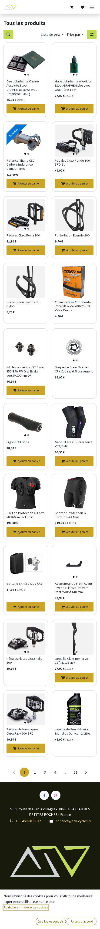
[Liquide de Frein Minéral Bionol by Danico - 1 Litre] (74, 709)
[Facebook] (44, 795)
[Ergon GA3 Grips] (26, 422)
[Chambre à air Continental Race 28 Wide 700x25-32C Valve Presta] (74, 282)
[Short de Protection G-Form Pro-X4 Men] (74, 493)
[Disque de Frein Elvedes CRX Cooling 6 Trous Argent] (74, 347)
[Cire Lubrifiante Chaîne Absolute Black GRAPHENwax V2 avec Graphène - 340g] (26, 61)
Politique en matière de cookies (26, 907)
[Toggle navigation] (92, 7)
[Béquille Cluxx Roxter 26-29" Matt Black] (74, 638)
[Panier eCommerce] (71, 7)
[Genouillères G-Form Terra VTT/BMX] (74, 422)
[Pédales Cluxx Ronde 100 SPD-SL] (74, 140)
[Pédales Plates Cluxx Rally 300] (26, 638)
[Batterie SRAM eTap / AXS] (26, 564)
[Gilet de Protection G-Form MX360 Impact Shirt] (26, 493)
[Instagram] (55, 795)
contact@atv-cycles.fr (73, 821)
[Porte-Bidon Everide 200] (74, 215)
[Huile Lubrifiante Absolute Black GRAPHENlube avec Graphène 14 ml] (74, 61)
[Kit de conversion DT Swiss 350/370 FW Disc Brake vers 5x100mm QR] (26, 347)
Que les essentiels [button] (51, 921)
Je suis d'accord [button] (81, 921)
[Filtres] (92, 34)
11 (75, 772)
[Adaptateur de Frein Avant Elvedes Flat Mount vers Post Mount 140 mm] (74, 564)
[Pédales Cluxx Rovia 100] (26, 215)
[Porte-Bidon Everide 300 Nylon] (26, 282)
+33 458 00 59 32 (28, 821)
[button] (8, 34)
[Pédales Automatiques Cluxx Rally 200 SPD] (26, 709)
